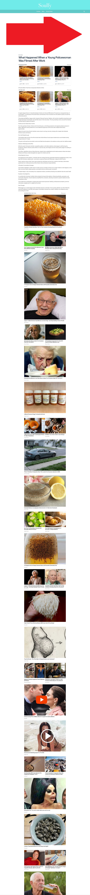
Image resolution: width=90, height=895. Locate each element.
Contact (38, 11)
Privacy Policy (49, 11)
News (43, 11)
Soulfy (45, 5)
